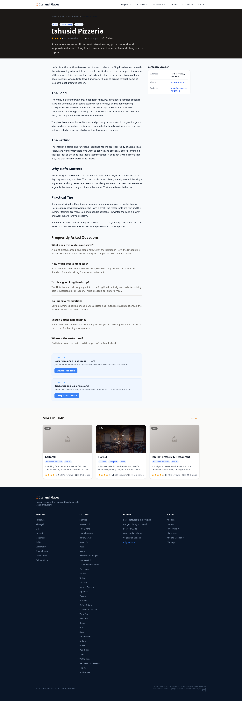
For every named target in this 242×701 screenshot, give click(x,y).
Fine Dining (85, 528)
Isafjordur (40, 537)
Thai (82, 654)
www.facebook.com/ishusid (179, 89)
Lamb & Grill (85, 560)
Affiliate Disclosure (175, 537)
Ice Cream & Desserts (90, 663)
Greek (82, 645)
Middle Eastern (87, 587)
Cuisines (186, 4)
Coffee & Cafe (86, 605)
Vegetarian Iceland (132, 537)
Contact (170, 524)
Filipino (83, 668)
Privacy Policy (173, 528)
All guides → (129, 542)
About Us (171, 519)
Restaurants (73, 16)
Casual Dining (86, 533)
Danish (83, 623)
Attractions (158, 4)
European (84, 569)
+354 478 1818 (177, 82)
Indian (83, 641)
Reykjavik (40, 519)
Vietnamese (85, 659)
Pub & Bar (84, 650)
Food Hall (84, 618)
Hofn (62, 16)
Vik (37, 528)
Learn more (204, 689)
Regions (125, 4)
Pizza (82, 546)
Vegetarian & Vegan (89, 555)
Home (54, 16)
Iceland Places (47, 4)
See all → (195, 418)
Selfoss (39, 542)
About (201, 4)
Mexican (83, 582)
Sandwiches (85, 636)
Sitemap (171, 542)
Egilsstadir (41, 546)
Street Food (85, 542)
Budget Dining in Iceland (135, 524)
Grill (81, 627)
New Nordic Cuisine (132, 533)
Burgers (83, 600)
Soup (82, 632)
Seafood (83, 519)
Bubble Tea (85, 672)
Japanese (84, 591)
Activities (141, 4)
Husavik (39, 533)
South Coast (41, 555)
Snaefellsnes (42, 551)
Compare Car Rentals (67, 395)
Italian (83, 578)
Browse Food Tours (66, 370)
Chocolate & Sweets (89, 609)
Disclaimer (172, 533)
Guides (174, 4)
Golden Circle (42, 560)
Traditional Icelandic (89, 564)
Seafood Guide (130, 528)
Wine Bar (84, 614)
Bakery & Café (86, 537)
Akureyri (40, 524)
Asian (82, 551)
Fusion (83, 596)
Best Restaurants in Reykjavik (137, 519)
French (83, 573)
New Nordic (85, 524)
